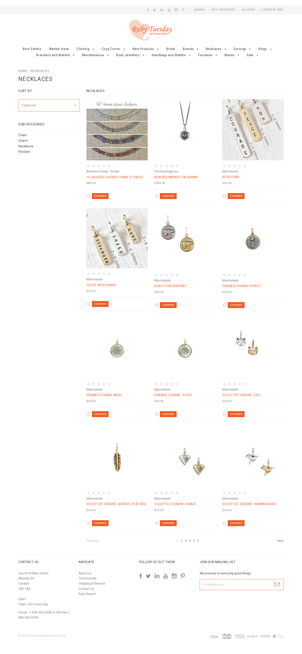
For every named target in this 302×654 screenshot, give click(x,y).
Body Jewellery (128, 55)
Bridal (170, 49)
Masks (230, 55)
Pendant (24, 152)
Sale (250, 55)
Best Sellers (32, 49)
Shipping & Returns (92, 583)
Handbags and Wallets (169, 55)
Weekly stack (59, 49)
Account (248, 9)
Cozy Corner (111, 49)
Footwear (205, 55)
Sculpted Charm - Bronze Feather (116, 504)
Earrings (240, 49)
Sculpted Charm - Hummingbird (249, 504)
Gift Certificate (224, 9)
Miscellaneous (93, 55)
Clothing (83, 49)
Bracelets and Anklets (53, 55)
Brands (188, 49)
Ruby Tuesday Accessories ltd (46, 635)
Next (280, 541)
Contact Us (86, 589)
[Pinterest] (183, 9)
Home (23, 71)
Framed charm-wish (103, 395)
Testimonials (88, 578)
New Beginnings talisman (176, 177)
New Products (143, 49)
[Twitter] (154, 10)
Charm (23, 141)
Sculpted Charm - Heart (175, 504)
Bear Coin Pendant (170, 286)
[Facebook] (148, 10)
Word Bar (230, 177)
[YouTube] (169, 10)
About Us (85, 573)
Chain (22, 135)
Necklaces (213, 49)
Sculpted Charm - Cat (241, 395)
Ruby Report (87, 594)
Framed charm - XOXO (173, 395)
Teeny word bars (101, 285)
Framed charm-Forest (241, 286)
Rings (262, 49)
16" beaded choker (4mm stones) (114, 177)
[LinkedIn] (162, 10)
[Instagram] (176, 10)
